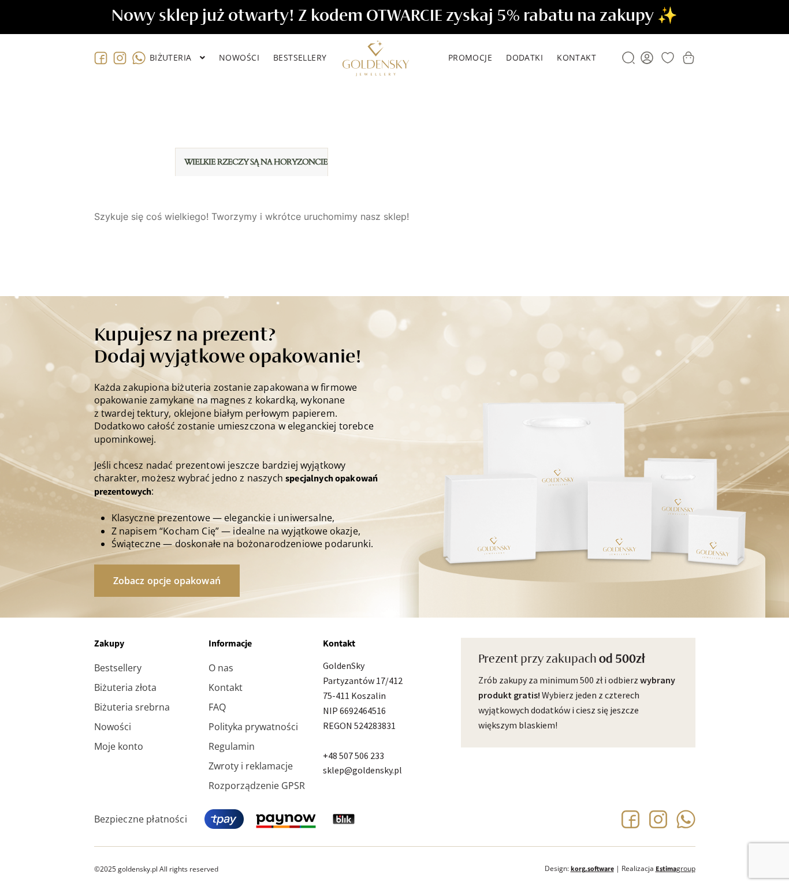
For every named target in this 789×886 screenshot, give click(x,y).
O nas (221, 667)
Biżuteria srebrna (132, 707)
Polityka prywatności (253, 726)
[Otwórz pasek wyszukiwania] (628, 58)
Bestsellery (300, 57)
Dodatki (524, 57)
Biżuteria (171, 57)
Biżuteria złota (125, 687)
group (675, 868)
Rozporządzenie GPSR (257, 785)
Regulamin (232, 746)
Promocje (470, 57)
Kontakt (576, 57)
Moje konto (118, 746)
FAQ (217, 707)
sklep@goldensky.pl (362, 770)
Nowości (239, 57)
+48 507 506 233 (353, 755)
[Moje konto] (647, 58)
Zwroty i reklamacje (251, 766)
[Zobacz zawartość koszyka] (688, 58)
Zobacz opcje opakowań (167, 580)
